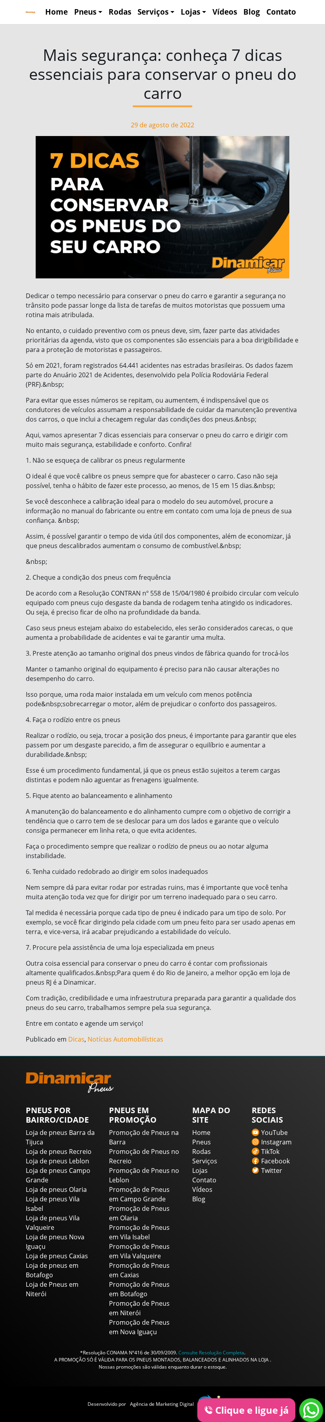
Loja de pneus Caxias (57, 1256)
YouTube (274, 1132)
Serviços (153, 11)
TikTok (270, 1151)
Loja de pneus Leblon (57, 1161)
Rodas (120, 11)
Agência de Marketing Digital (162, 1404)
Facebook (275, 1161)
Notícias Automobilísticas (125, 1039)
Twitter (271, 1170)
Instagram (276, 1142)
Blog (251, 11)
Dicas (76, 1039)
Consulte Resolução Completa (211, 1352)
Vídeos (224, 11)
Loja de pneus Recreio (59, 1151)
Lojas (190, 11)
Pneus (85, 11)
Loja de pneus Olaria (56, 1189)
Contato (281, 11)
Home (56, 11)
